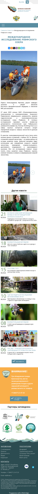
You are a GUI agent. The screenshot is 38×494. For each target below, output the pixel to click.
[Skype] (21, 48)
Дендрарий (23, 449)
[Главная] (19, 9)
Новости (10, 30)
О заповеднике (5, 449)
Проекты (3, 451)
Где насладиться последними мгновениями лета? (19, 296)
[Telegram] (24, 48)
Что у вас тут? (13, 268)
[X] (14, 48)
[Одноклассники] (12, 48)
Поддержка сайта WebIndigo (19, 493)
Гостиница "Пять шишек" (27, 453)
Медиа (3, 455)
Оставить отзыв (18, 399)
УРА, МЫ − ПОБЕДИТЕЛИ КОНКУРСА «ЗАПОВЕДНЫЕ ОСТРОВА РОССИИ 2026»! (21, 349)
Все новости (20, 361)
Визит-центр (23, 457)
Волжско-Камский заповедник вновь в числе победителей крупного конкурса (19, 215)
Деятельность (5, 453)
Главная (3, 30)
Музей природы (24, 455)
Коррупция (4, 457)
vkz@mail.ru (8, 475)
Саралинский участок (26, 451)
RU (20, 2)
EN (23, 2)
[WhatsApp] (19, 48)
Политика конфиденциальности (9, 488)
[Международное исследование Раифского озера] (19, 172)
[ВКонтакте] (9, 48)
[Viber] (16, 48)
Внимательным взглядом (17, 242)
